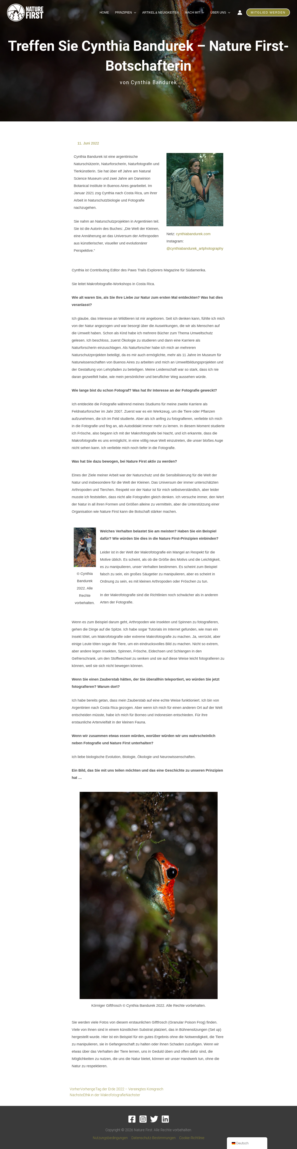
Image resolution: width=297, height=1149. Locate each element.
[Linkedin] (165, 1119)
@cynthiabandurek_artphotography (194, 248)
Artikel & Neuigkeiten (160, 12)
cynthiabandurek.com (193, 234)
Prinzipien (123, 12)
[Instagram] (143, 1119)
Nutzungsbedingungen (110, 1138)
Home (104, 12)
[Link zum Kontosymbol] (239, 12)
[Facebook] (132, 1119)
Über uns (218, 12)
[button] (268, 12)
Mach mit (192, 12)
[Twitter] (154, 1119)
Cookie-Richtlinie (191, 1138)
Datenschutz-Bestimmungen (153, 1138)
